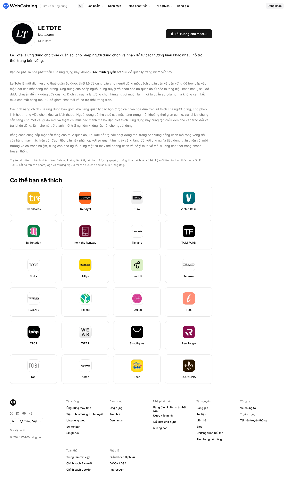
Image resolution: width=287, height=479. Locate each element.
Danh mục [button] (116, 420)
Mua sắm (44, 41)
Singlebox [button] (72, 432)
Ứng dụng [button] (116, 408)
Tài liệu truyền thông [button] (253, 420)
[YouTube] (24, 413)
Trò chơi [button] (115, 414)
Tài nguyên (162, 5)
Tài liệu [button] (201, 414)
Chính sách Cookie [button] (78, 469)
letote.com (46, 35)
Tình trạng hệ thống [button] (209, 439)
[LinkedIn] (17, 413)
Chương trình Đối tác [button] (210, 432)
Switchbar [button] (73, 426)
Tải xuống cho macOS (191, 34)
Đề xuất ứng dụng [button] (164, 421)
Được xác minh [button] (163, 415)
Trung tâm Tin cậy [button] (78, 457)
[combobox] (30, 421)
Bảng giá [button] (202, 408)
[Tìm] (80, 6)
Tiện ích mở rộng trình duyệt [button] (84, 414)
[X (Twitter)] (11, 413)
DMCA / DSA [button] (118, 463)
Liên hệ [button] (201, 420)
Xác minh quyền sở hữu (109, 72)
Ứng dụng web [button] (76, 420)
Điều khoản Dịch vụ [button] (122, 457)
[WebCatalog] (13, 402)
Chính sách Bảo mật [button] (79, 463)
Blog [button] (199, 426)
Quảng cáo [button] (160, 428)
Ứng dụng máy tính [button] (78, 408)
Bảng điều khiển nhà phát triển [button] (169, 409)
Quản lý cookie (18, 430)
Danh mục (114, 5)
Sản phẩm (93, 5)
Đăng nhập (275, 5)
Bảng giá (183, 5)
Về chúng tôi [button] (248, 408)
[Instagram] (30, 413)
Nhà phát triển (138, 5)
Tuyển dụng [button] (247, 414)
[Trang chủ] (20, 6)
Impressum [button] (117, 469)
